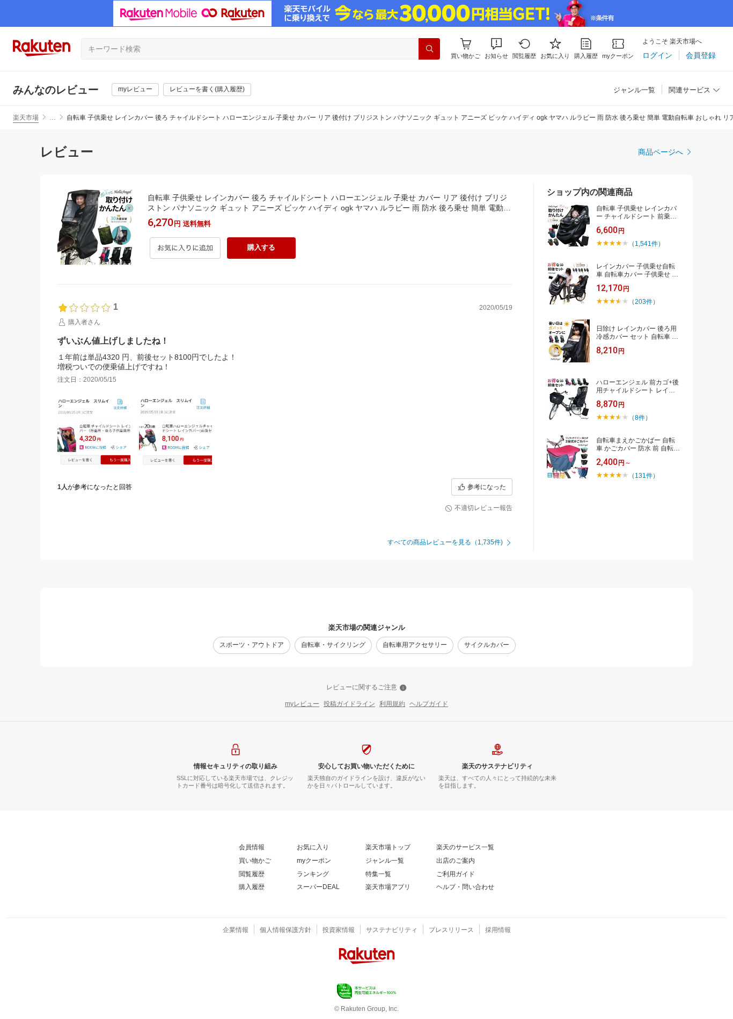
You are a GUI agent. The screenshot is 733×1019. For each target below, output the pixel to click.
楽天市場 (26, 117)
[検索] (429, 49)
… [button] (52, 117)
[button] (496, 49)
